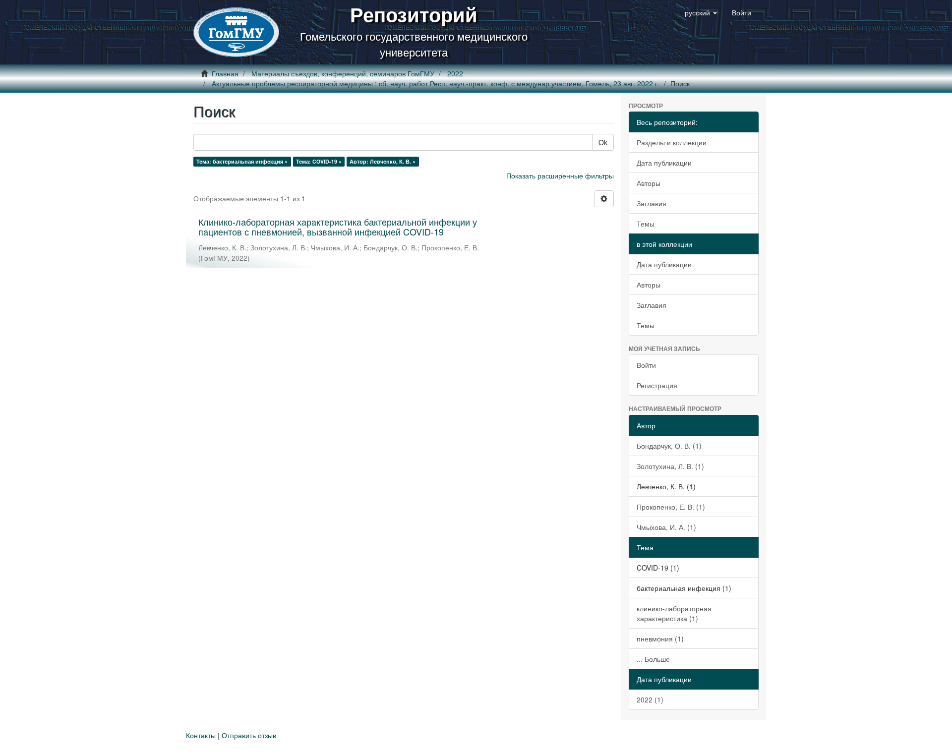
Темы (645, 224)
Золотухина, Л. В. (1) (670, 466)
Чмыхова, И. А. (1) (666, 527)
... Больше (653, 659)
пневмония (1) (660, 638)
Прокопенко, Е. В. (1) (671, 507)
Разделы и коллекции (672, 142)
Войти (646, 365)
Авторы (648, 183)
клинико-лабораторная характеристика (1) (674, 613)
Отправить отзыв (249, 735)
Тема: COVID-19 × (319, 161)
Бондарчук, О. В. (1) (669, 446)
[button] (700, 12)
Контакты (201, 735)
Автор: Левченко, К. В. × (383, 161)
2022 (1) (650, 699)
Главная (225, 73)
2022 (455, 73)
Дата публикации (664, 163)
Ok (602, 142)
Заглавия (651, 203)
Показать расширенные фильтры (560, 175)
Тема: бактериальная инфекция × (242, 161)
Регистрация (657, 385)
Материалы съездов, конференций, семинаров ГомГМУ (342, 73)
